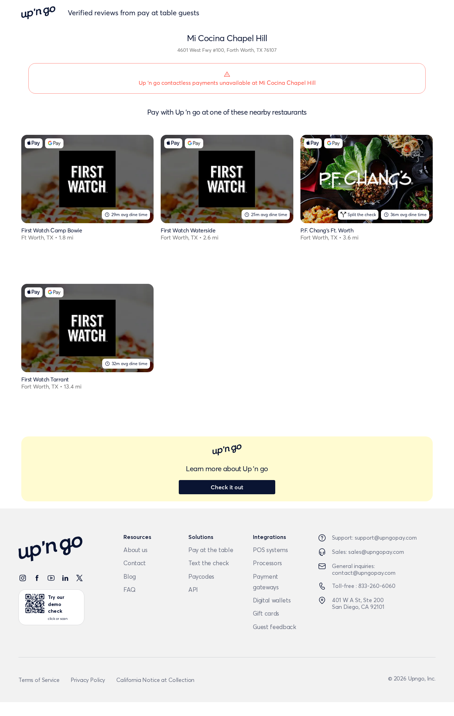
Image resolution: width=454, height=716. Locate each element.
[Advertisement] (226, 343)
